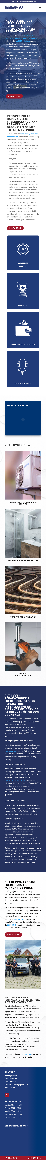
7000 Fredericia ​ (11, 1079)
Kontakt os (14, 96)
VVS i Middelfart (23, 41)
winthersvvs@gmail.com (18, 1085)
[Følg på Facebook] (7, 1095)
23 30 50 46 (14, 2)
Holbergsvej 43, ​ (11, 1076)
